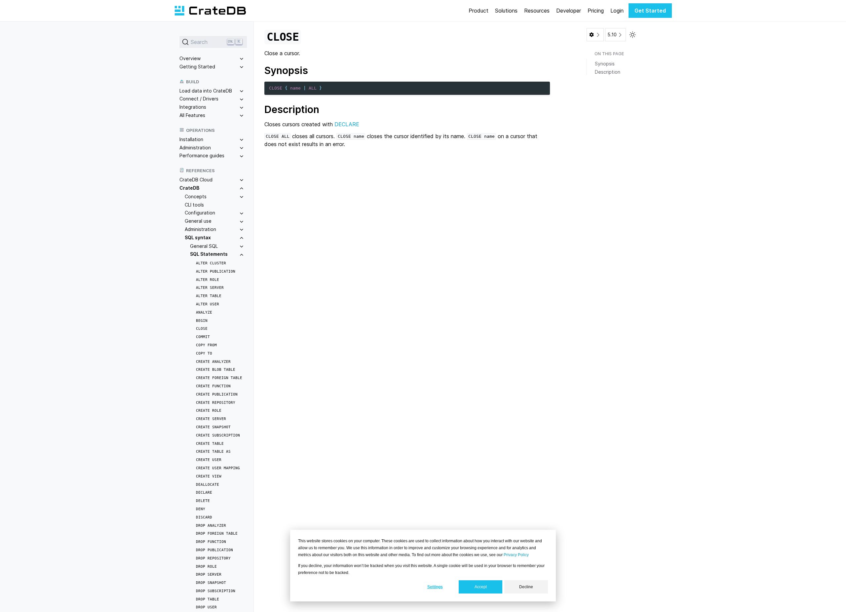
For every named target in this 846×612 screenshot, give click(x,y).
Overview (190, 58)
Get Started (650, 10)
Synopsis (605, 63)
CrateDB (189, 188)
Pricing (596, 10)
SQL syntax (198, 237)
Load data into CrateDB (205, 91)
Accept (481, 587)
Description (607, 72)
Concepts (196, 196)
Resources (537, 10)
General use (198, 221)
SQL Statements (209, 254)
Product (478, 10)
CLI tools (194, 205)
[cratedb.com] (210, 10)
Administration (195, 147)
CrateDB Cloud (195, 179)
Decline (526, 587)
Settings (435, 587)
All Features (192, 115)
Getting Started (197, 66)
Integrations (192, 107)
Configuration (200, 212)
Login (617, 10)
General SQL (204, 246)
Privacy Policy (516, 555)
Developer (568, 10)
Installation (191, 139)
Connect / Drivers (198, 98)
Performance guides (201, 155)
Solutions (506, 10)
